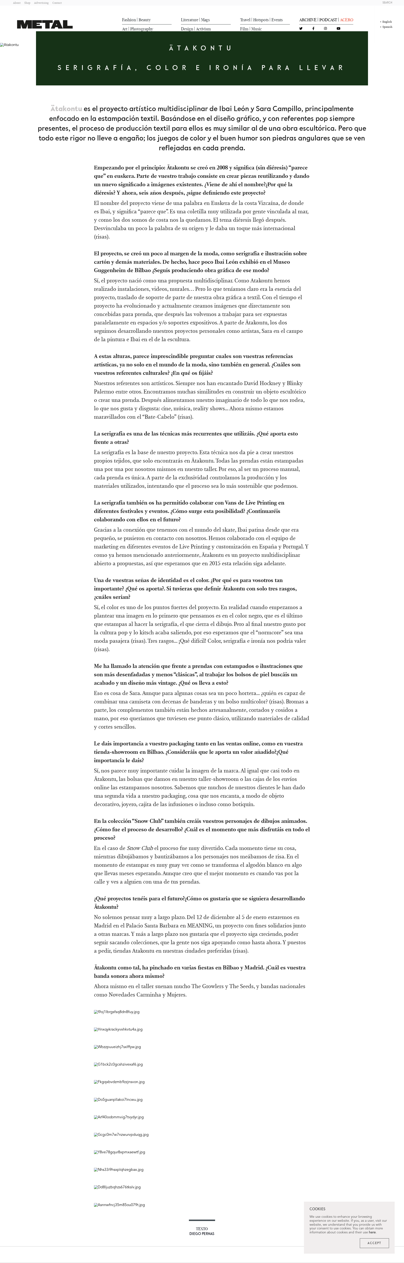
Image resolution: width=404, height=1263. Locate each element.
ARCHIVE (308, 19)
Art (124, 29)
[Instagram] (325, 29)
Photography (141, 29)
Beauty (145, 19)
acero (346, 19)
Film (244, 29)
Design (187, 29)
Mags (205, 19)
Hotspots (261, 19)
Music (256, 29)
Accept (374, 1243)
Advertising (41, 2)
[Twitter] (301, 29)
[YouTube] (338, 29)
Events (277, 19)
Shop (27, 2)
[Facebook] (313, 29)
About (17, 2)
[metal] (45, 24)
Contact (57, 2)
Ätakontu (66, 109)
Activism (203, 29)
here (372, 1232)
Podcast (328, 19)
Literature (189, 19)
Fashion (129, 19)
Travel (245, 19)
